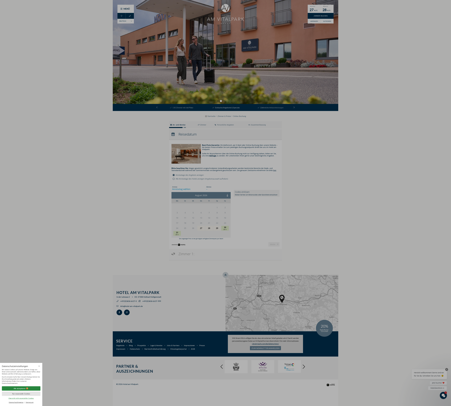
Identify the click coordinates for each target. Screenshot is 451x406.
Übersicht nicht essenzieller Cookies (21, 398)
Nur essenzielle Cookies (21, 394)
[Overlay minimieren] (39, 366)
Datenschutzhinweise (16, 402)
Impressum (30, 402)
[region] (21, 376)
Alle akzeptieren (19, 388)
